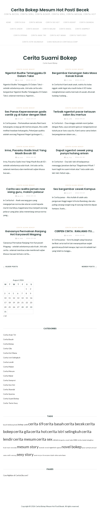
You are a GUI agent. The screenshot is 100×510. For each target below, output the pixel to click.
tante (36, 455)
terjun (40, 455)
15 (27, 298)
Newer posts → (89, 266)
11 (10, 298)
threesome (46, 455)
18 (10, 302)
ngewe (59, 448)
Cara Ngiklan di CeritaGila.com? (62, 42)
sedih (9, 455)
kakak (84, 440)
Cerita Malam (49, 29)
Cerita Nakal (65, 29)
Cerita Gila (20, 22)
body (15, 425)
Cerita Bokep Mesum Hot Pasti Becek (50, 10)
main (8, 447)
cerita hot (38, 431)
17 (5, 302)
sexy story (25, 454)
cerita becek (74, 424)
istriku (80, 440)
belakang (11, 425)
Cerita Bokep (70, 22)
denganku (61, 440)
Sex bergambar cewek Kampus (74, 189)
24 (5, 307)
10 (5, 298)
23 (31, 302)
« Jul (5, 316)
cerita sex (44, 439)
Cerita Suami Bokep (26, 69)
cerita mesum (24, 439)
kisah (5, 447)
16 (31, 298)
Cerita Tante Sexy (78, 35)
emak (67, 440)
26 (14, 307)
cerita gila (22, 431)
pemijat (88, 447)
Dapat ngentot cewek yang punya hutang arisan (74, 151)
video (56, 455)
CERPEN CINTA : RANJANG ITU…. (74, 231)
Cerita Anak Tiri (38, 35)
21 (22, 302)
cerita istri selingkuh (64, 431)
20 (18, 302)
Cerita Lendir (16, 29)
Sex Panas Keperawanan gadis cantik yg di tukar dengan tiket (25, 113)
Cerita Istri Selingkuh (32, 42)
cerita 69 (35, 424)
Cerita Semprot (82, 29)
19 (14, 302)
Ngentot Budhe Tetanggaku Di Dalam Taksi (25, 74)
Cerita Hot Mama (58, 35)
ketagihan (90, 440)
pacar (84, 448)
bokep (20, 424)
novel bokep (72, 446)
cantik (26, 425)
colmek (55, 440)
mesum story (28, 446)
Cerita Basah (32, 29)
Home (8, 22)
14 (22, 298)
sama (5, 455)
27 (18, 307)
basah (5, 425)
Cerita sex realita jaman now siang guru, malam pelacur (25, 190)
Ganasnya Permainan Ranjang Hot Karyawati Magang (25, 232)
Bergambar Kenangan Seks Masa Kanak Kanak (74, 74)
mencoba (14, 447)
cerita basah (54, 424)
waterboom (62, 455)
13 (18, 298)
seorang (13, 455)
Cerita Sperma (20, 35)
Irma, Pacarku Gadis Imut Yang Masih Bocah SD (25, 151)
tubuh (52, 455)
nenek (47, 447)
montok (41, 448)
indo (75, 440)
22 (27, 302)
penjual (93, 447)
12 (14, 298)
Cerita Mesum (35, 22)
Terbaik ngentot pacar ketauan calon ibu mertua (74, 113)
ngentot (52, 447)
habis (71, 440)
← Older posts (10, 266)
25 (10, 307)
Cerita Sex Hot (53, 22)
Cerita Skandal (87, 22)
